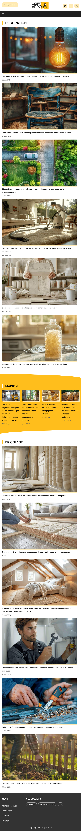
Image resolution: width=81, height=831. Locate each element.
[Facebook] (65, 6)
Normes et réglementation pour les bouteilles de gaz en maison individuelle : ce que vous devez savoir (10, 412)
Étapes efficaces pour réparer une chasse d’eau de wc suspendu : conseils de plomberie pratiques (37, 669)
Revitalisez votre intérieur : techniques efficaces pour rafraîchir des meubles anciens (36, 132)
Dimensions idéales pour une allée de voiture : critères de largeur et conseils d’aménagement (33, 190)
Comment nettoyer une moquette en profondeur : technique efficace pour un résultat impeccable (37, 250)
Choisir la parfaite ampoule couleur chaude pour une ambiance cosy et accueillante (35, 76)
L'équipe (5, 820)
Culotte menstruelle (47, 804)
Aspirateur (31, 804)
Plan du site (7, 810)
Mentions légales (9, 806)
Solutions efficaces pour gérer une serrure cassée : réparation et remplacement (34, 727)
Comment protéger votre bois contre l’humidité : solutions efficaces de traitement (69, 410)
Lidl (60, 804)
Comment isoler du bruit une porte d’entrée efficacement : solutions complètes (34, 495)
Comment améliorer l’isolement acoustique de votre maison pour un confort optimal (36, 552)
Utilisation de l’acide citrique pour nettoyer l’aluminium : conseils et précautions (34, 364)
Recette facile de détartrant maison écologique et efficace (49, 409)
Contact (5, 815)
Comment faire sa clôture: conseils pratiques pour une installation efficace (32, 783)
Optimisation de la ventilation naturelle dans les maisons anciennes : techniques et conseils (30, 412)
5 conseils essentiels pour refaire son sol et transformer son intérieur (30, 308)
